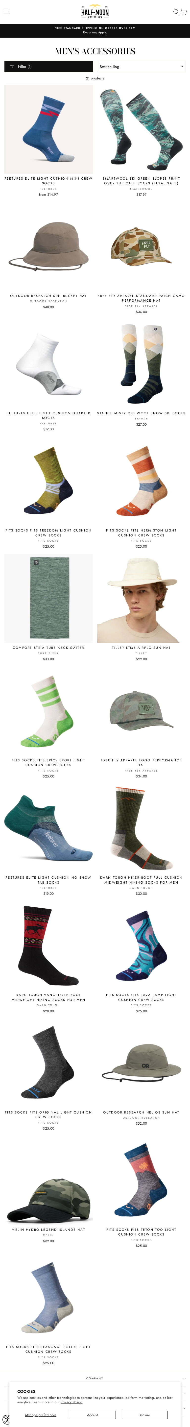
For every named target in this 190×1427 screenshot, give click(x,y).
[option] (95, 30)
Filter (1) (24, 66)
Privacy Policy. (71, 1402)
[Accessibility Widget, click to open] (7, 1420)
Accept (92, 1414)
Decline (144, 1414)
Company (95, 1378)
